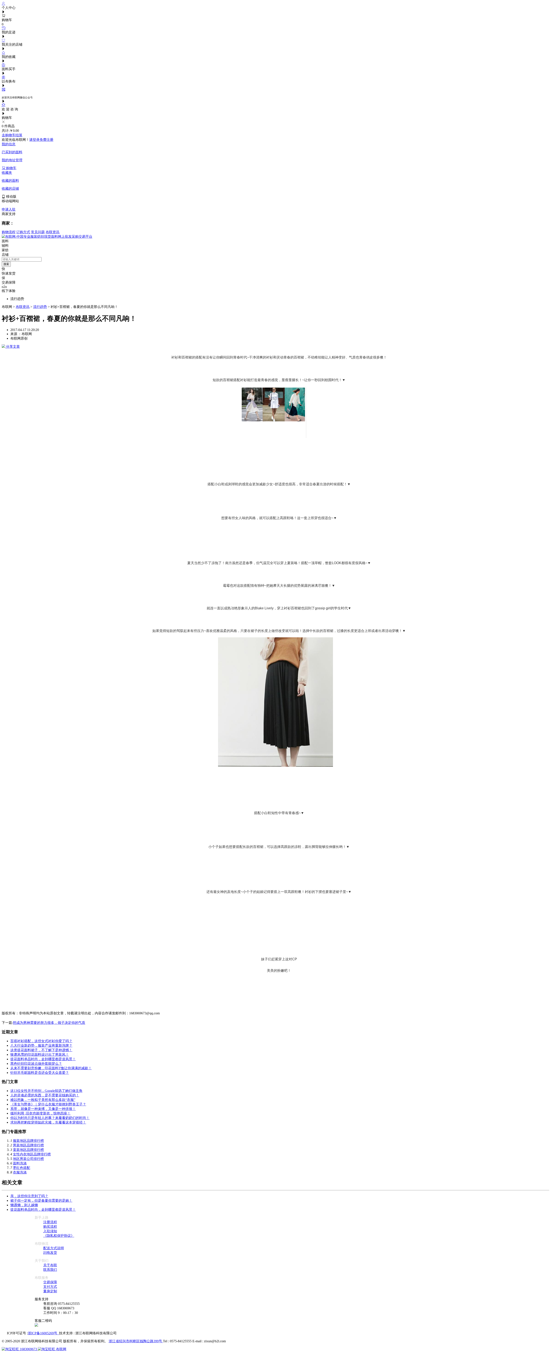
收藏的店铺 (10, 188)
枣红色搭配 (21, 1168)
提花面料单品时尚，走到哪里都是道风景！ (43, 1059)
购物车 (10, 168)
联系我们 (50, 1269)
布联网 (60, 1349)
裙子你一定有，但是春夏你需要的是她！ (41, 1200)
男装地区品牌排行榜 (28, 1145)
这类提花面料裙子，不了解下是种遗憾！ (41, 1050)
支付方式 (50, 1286)
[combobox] (22, 259)
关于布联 (50, 1265)
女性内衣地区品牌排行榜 (32, 1154)
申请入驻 (8, 209)
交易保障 (50, 1282)
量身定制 (50, 1291)
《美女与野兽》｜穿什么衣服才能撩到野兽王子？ (48, 1104)
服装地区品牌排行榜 (28, 1140)
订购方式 (23, 232)
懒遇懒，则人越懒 (24, 1205)
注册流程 (50, 1222)
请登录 (34, 139)
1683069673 (28, 1349)
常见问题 (38, 232)
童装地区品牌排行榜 (28, 1150)
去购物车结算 (12, 135)
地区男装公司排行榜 (28, 1159)
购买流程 (50, 1226)
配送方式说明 (53, 1248)
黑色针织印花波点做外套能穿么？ (36, 1063)
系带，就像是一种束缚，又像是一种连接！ (43, 1109)
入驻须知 (50, 1231)
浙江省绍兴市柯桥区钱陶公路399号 (136, 1341)
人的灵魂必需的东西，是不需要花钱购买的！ (44, 1095)
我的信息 (8, 144)
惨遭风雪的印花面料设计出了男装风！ (39, 1054)
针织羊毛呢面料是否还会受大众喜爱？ (39, 1072)
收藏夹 (7, 172)
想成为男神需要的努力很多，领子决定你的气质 (49, 1022)
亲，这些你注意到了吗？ (29, 1196)
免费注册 (46, 139)
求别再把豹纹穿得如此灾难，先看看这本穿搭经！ (48, 1122)
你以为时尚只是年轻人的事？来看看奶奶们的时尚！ (50, 1118)
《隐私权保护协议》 (58, 1235)
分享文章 (12, 346)
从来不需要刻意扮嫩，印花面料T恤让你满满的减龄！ (51, 1068)
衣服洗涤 (20, 1172)
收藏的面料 (10, 180)
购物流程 (8, 232)
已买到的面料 (12, 152)
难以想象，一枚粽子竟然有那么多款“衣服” (42, 1100)
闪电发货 (50, 1252)
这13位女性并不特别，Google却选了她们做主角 (46, 1091)
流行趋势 (40, 307)
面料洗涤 (20, 1163)
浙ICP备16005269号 (43, 1333)
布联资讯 (52, 232)
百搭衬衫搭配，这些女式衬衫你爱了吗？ (41, 1041)
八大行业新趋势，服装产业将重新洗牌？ (41, 1045)
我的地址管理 (12, 160)
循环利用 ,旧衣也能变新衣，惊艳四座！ (40, 1113)
